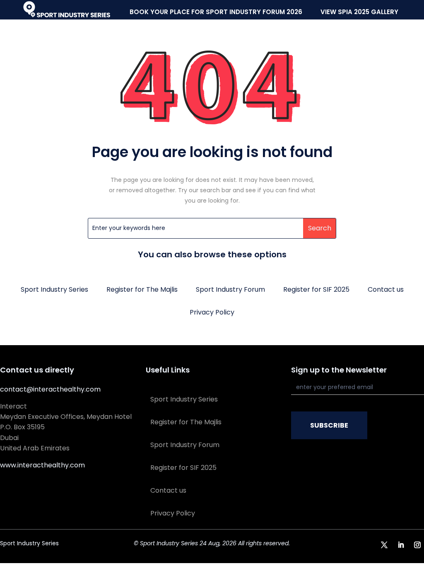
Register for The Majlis (142, 289)
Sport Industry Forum (230, 289)
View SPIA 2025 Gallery (359, 11)
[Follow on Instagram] (417, 544)
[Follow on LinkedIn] (400, 544)
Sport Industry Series (54, 289)
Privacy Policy (212, 312)
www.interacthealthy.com (42, 465)
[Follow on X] (384, 544)
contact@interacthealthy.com (50, 389)
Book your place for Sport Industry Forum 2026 (216, 11)
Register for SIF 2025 (316, 289)
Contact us (386, 289)
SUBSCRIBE (329, 425)
